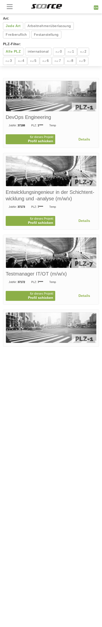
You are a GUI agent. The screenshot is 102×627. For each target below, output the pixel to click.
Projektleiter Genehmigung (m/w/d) (44, 423)
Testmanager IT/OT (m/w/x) (36, 274)
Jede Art (13, 26)
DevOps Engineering (28, 117)
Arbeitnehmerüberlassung (49, 26)
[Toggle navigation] (9, 6)
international (38, 51)
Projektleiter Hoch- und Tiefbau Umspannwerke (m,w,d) (45, 502)
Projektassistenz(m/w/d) (32, 348)
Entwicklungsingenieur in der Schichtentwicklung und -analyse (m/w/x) (50, 195)
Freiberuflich (16, 34)
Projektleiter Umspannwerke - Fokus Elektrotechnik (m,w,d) (45, 584)
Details (84, 139)
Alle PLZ (13, 51)
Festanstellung (46, 34)
